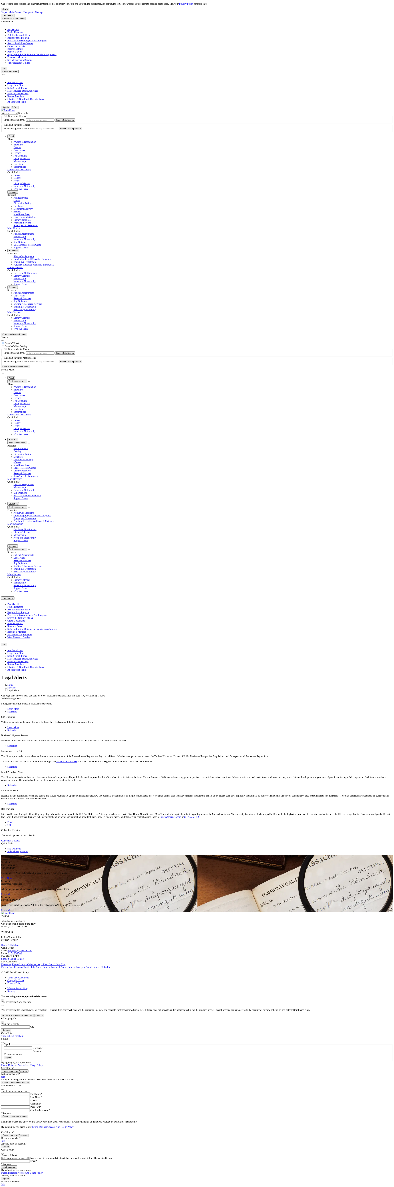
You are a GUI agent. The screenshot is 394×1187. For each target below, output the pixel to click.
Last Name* (36, 1097)
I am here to (7, 15)
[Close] (2, 340)
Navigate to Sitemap (32, 12)
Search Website (12, 343)
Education (13, 250)
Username (38, 1048)
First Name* (36, 1094)
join (3, 1076)
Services (12, 287)
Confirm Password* (40, 1110)
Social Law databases (66, 761)
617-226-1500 (15, 953)
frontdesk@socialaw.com (20, 950)
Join (4, 68)
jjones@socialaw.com (170, 817)
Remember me (14, 1054)
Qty (32, 1027)
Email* (33, 1100)
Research (13, 192)
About (11, 136)
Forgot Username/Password (14, 1071)
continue (39, 1015)
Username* (35, 1103)
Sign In (5, 1147)
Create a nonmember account (15, 1082)
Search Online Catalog (16, 346)
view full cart (7, 1036)
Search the (23, 113)
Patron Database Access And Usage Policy (22, 1065)
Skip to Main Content (11, 12)
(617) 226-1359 (191, 817)
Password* (35, 1107)
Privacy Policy (186, 3)
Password (37, 1051)
